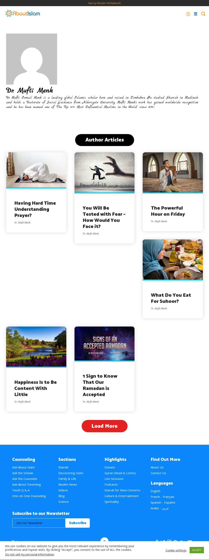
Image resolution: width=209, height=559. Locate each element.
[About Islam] (23, 14)
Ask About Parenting (26, 484)
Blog (61, 496)
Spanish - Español (163, 502)
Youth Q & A (20, 490)
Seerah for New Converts (122, 490)
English (155, 491)
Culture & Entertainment (121, 496)
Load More (104, 426)
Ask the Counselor (25, 479)
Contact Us (158, 473)
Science (63, 502)
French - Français (162, 497)
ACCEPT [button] (196, 550)
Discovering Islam (70, 473)
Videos (63, 490)
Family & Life (67, 479)
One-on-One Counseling (29, 496)
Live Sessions (113, 479)
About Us (157, 467)
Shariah (63, 467)
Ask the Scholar (22, 473)
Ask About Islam (23, 467)
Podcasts (111, 484)
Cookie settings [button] (176, 550)
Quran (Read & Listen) (120, 473)
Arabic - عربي (160, 508)
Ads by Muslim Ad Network (104, 3)
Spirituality (111, 502)
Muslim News (67, 484)
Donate (109, 467)
